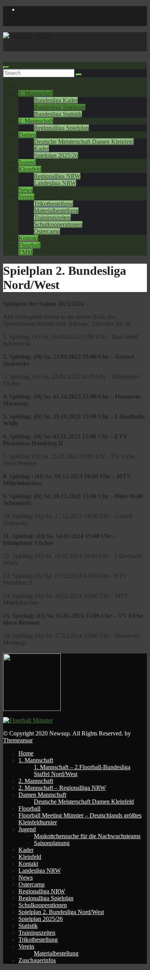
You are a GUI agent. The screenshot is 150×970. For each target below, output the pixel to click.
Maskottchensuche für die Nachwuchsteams (87, 836)
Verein (26, 197)
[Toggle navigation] (6, 67)
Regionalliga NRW (57, 176)
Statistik (28, 925)
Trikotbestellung (53, 203)
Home (25, 753)
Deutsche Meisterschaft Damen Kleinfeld (84, 141)
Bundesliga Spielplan (59, 107)
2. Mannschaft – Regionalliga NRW (62, 788)
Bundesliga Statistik (58, 114)
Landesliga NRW (55, 183)
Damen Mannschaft (42, 794)
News (25, 190)
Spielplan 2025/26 (56, 155)
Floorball (29, 245)
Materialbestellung (56, 210)
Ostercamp (47, 231)
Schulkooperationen (58, 224)
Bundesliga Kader (56, 100)
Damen (27, 134)
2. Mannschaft (35, 121)
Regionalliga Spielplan (61, 128)
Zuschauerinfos (37, 960)
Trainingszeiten (52, 217)
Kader (41, 148)
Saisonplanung (52, 843)
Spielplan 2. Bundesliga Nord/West (61, 912)
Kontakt (28, 238)
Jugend (27, 162)
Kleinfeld (29, 169)
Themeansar (18, 740)
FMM (25, 252)
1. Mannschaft (35, 93)
